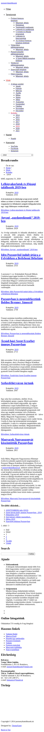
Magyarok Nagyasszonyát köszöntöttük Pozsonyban (17, 441)
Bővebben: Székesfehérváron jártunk (15, 434)
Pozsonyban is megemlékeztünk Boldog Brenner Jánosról (21, 300)
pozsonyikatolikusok (9, 3)
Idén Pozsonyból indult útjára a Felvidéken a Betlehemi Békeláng (22, 256)
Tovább (9, 541)
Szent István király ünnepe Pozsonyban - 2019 (24, 512)
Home (8, 168)
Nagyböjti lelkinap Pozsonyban (18, 521)
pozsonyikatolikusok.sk (11, 468)
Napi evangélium (12, 650)
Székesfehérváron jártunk (17, 383)
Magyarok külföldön (14, 647)
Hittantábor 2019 (12, 515)
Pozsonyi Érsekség (13, 641)
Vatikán (9, 643)
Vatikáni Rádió (11, 634)
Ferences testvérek (13, 645)
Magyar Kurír (11, 636)
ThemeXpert (17, 726)
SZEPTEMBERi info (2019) (17, 510)
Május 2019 (10, 519)
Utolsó (8, 543)
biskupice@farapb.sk (15, 680)
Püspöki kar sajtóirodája (15, 638)
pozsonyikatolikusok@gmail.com (20, 667)
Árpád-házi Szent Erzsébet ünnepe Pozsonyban (18, 342)
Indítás (31, 554)
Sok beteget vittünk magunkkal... (18, 517)
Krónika (9, 172)
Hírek (8, 170)
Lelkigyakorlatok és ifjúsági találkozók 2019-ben (18, 185)
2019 (16, 192)
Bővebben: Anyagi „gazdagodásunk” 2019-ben (19, 249)
